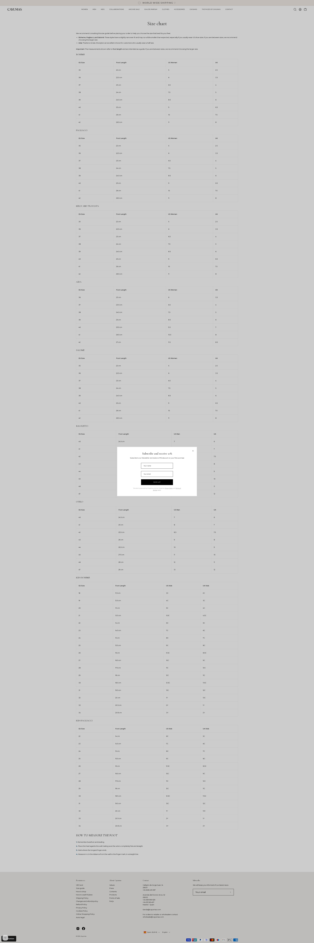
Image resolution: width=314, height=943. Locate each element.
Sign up (157, 482)
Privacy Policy (169, 488)
